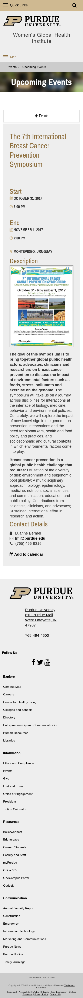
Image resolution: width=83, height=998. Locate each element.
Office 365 (10, 870)
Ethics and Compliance (18, 763)
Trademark (12, 992)
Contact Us (55, 994)
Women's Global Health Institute (41, 38)
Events (12, 66)
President (9, 801)
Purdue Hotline (13, 954)
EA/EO (36, 992)
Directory (9, 717)
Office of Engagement (18, 793)
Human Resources (15, 732)
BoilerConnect (12, 831)
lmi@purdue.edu (30, 538)
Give (6, 778)
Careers (8, 694)
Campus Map (12, 686)
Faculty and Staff (14, 855)
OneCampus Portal (16, 878)
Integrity (45, 992)
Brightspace (11, 839)
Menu (14, 57)
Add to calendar (28, 554)
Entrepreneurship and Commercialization (30, 725)
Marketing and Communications (24, 939)
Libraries (9, 740)
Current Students (14, 847)
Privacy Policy (41, 994)
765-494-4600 (37, 635)
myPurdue (10, 862)
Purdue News (12, 946)
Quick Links (19, 5)
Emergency (11, 923)
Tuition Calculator (15, 809)
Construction (11, 916)
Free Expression (59, 992)
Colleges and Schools (17, 709)
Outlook (8, 885)
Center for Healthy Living (20, 702)
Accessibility (25, 992)
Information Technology (19, 931)
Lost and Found (13, 786)
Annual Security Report (18, 908)
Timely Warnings (14, 962)
